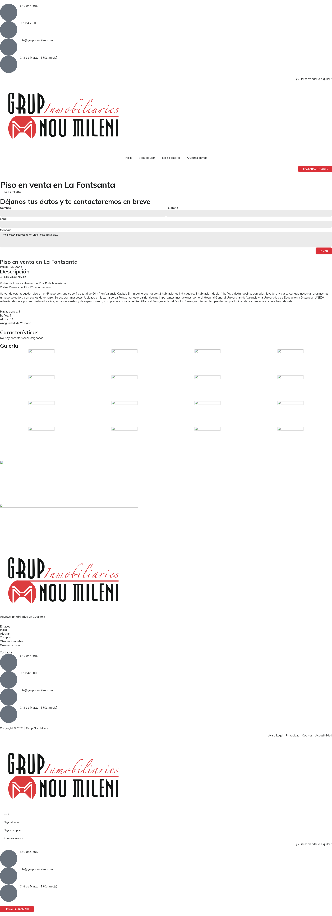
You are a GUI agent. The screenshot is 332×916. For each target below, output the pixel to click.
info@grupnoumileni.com (36, 40)
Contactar (6, 652)
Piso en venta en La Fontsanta (39, 261)
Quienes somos (197, 157)
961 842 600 (28, 673)
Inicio (128, 157)
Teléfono (172, 207)
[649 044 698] (8, 12)
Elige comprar (171, 157)
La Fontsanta (12, 191)
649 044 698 (29, 5)
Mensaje (5, 230)
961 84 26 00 (29, 23)
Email (3, 219)
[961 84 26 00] (8, 29)
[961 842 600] (8, 679)
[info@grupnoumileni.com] (8, 47)
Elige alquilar (147, 157)
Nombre (5, 207)
